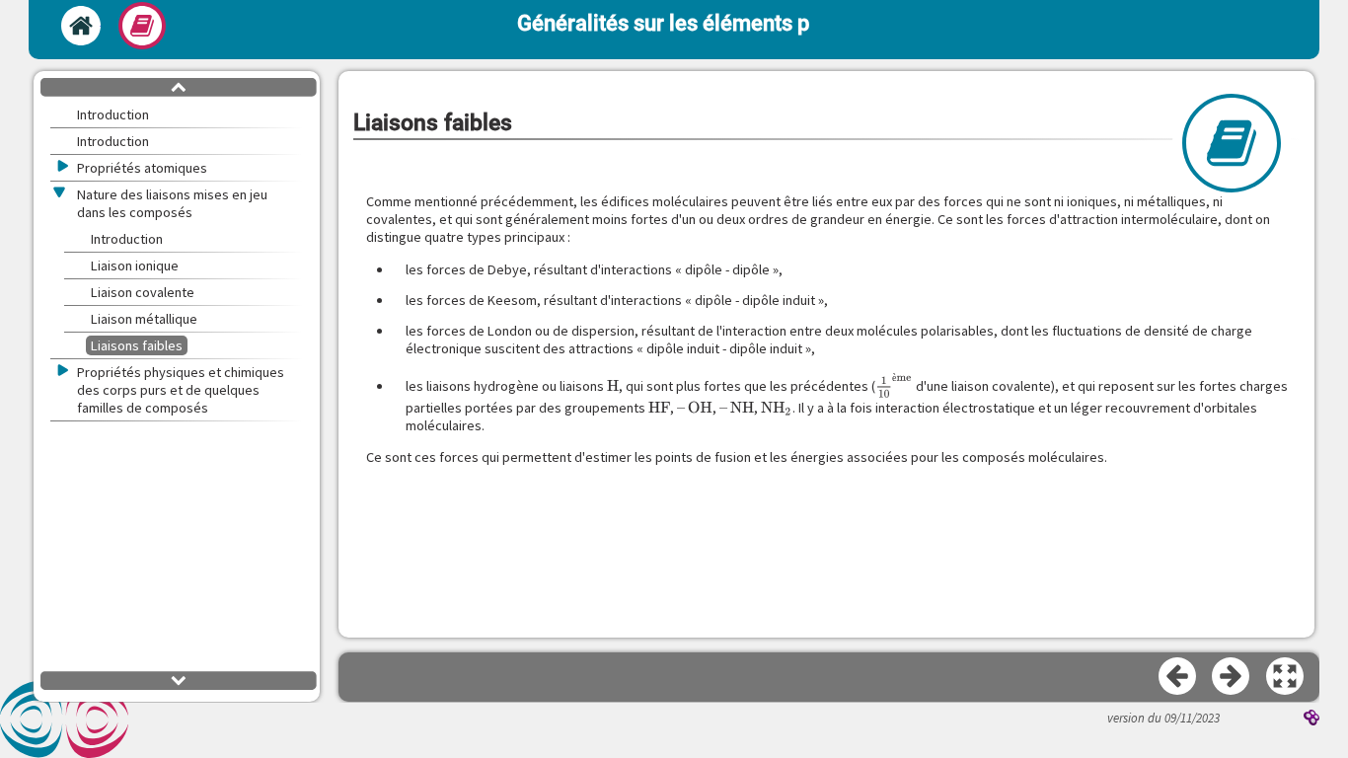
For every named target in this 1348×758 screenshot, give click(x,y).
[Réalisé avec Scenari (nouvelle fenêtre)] (1311, 719)
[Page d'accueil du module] (81, 25)
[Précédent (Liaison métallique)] (1178, 677)
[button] (1286, 677)
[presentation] (613, 386)
